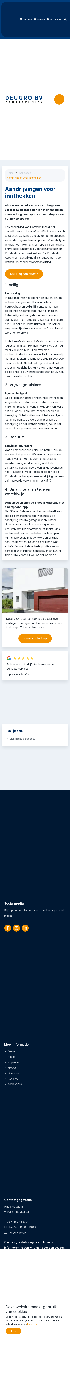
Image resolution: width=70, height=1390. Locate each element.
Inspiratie (13, 1062)
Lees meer (32, 1324)
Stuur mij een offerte (24, 274)
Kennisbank (25, 172)
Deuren (12, 1051)
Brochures (55, 19)
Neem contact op (35, 638)
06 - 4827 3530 (17, 1221)
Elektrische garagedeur (23, 738)
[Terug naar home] (24, 99)
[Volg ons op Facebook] (7, 928)
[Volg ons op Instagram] (16, 928)
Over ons (13, 1073)
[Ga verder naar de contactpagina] (35, 590)
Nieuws (41, 19)
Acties (11, 1056)
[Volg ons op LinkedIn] (25, 928)
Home (10, 172)
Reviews (27, 19)
